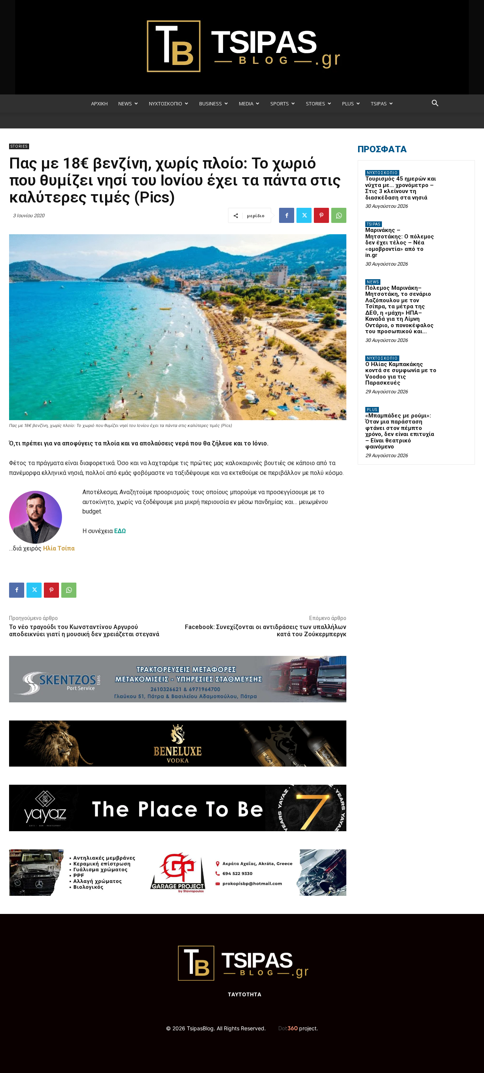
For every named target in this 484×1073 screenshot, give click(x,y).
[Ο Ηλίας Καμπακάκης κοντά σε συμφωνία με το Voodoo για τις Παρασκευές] (454, 367)
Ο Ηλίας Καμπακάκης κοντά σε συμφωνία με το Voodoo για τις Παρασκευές (400, 374)
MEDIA (246, 103)
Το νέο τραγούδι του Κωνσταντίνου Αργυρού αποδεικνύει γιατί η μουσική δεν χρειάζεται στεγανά (84, 630)
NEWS (125, 103)
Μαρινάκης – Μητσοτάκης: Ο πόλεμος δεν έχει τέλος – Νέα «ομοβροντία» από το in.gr (399, 242)
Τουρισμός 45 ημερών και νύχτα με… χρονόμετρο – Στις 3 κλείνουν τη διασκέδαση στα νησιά (400, 188)
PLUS (348, 103)
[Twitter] (304, 215)
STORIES (315, 103)
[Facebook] (286, 215)
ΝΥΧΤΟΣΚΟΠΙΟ (165, 103)
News (373, 282)
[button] (435, 104)
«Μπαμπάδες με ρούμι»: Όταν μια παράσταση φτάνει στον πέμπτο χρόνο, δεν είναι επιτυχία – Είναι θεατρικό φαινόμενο (399, 431)
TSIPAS (379, 103)
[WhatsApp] (338, 215)
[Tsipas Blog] (242, 47)
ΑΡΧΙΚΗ (99, 103)
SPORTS (279, 103)
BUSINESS (210, 103)
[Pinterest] (321, 215)
